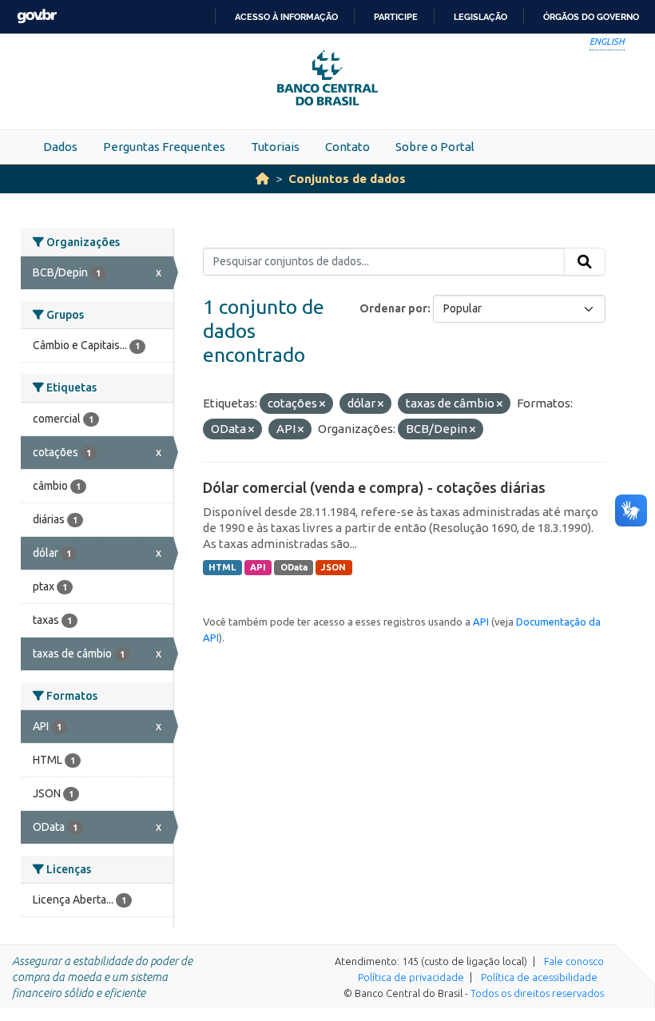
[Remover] (322, 404)
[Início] (262, 178)
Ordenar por (393, 308)
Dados (60, 146)
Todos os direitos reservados (537, 993)
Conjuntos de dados (347, 178)
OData (294, 567)
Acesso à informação (286, 16)
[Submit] (584, 262)
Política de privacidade (411, 977)
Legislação (480, 16)
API (258, 567)
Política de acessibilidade (539, 977)
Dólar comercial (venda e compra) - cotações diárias (374, 487)
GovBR (37, 16)
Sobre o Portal (434, 146)
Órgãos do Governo (591, 16)
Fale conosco (574, 961)
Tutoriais (275, 146)
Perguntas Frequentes (164, 146)
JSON (333, 567)
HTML (222, 567)
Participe (396, 16)
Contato (347, 146)
